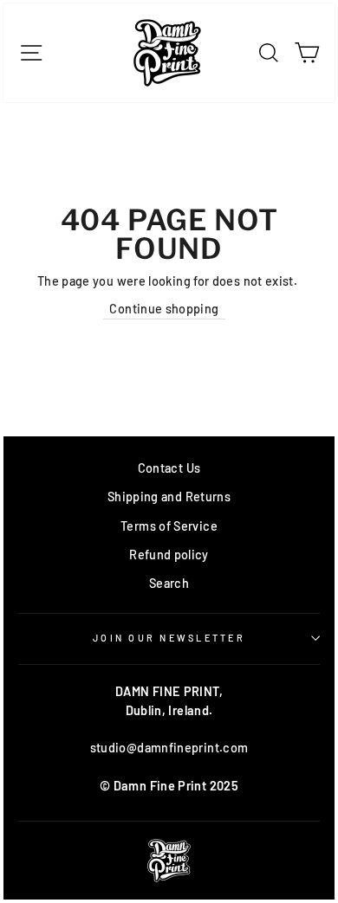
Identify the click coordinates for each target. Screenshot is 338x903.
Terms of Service (169, 526)
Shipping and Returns (169, 496)
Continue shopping (163, 308)
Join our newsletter (169, 637)
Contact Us (169, 468)
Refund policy (169, 554)
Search (169, 583)
